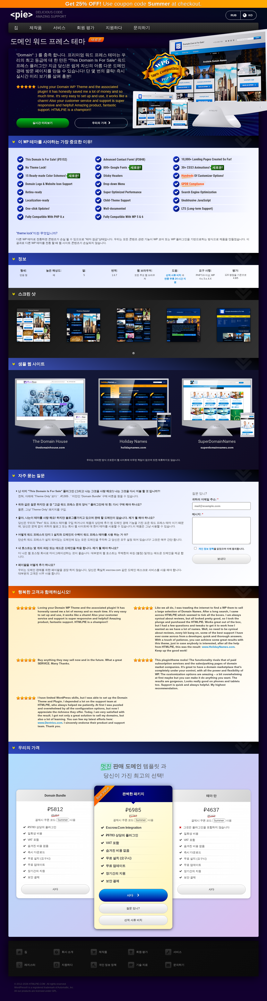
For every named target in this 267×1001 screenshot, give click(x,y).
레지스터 (29, 964)
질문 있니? (133, 908)
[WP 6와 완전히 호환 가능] (164, 70)
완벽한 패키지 (133, 794)
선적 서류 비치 (173, 275)
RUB (236, 15)
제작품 (36, 27)
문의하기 (142, 27)
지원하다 (114, 27)
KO (252, 15)
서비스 (59, 27)
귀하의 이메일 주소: (206, 499)
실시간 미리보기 (43, 122)
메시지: (199, 514)
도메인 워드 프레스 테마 (47, 41)
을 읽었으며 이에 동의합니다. (221, 548)
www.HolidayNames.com (218, 646)
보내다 (221, 558)
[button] (133, 353)
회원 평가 (85, 27)
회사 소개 (67, 951)
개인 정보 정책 (206, 548)
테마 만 (211, 796)
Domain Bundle (55, 795)
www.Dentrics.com (50, 722)
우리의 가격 (99, 122)
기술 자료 (142, 964)
